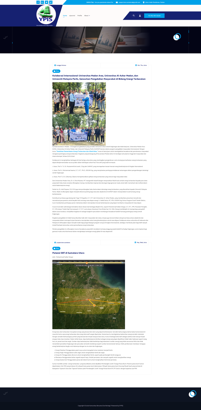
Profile (79, 15)
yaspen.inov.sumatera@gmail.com (129, 2)
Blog (57, 71)
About (86, 15)
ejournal (72, 15)
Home (65, 15)
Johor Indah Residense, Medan (154, 2)
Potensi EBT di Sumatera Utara (68, 253)
